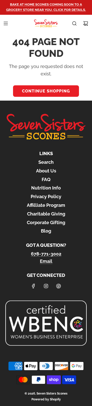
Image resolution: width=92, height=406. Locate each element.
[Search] (74, 23)
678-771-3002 (46, 253)
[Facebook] (33, 286)
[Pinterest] (58, 286)
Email (46, 261)
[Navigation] (5, 23)
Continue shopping (46, 91)
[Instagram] (46, 286)
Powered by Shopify (46, 399)
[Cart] (85, 23)
